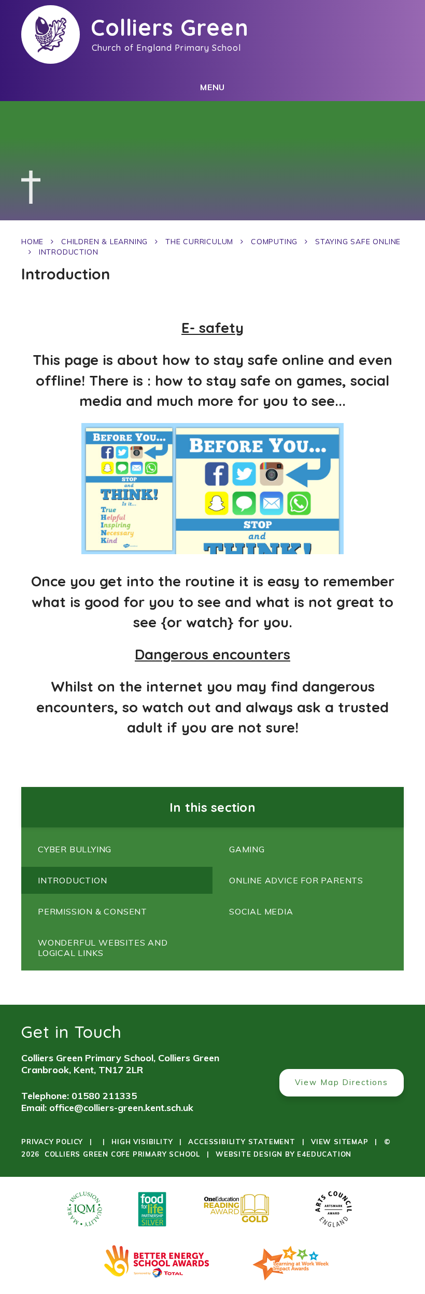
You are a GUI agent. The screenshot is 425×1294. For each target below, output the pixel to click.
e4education (324, 1154)
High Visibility (142, 1141)
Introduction (68, 252)
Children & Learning (104, 241)
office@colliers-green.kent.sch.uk (121, 1108)
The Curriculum (199, 241)
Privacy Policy (52, 1141)
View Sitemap (340, 1141)
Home (32, 241)
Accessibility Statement (241, 1141)
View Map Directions (341, 1082)
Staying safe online (358, 241)
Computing (274, 241)
